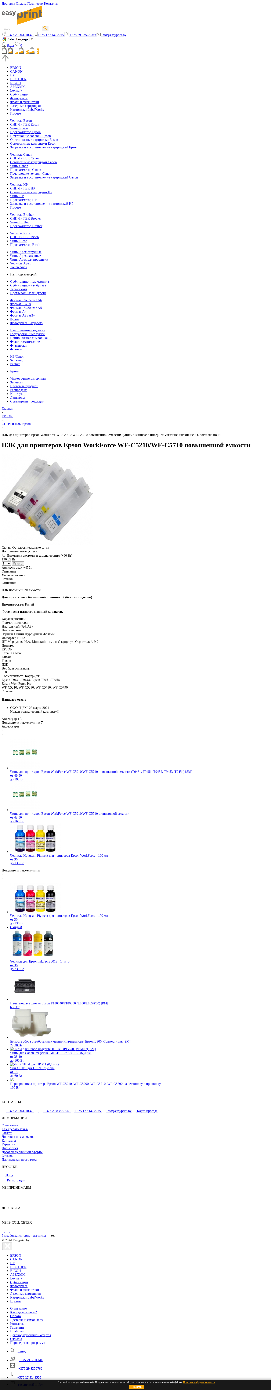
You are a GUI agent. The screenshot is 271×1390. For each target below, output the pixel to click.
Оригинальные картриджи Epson (34, 139)
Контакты (51, 3)
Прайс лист (10, 1148)
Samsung (16, 360)
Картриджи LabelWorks (27, 109)
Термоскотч (18, 289)
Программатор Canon (25, 170)
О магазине (10, 1125)
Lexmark (16, 90)
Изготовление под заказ (27, 330)
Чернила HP (19, 184)
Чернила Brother (21, 214)
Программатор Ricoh (25, 244)
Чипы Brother (19, 222)
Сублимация (19, 94)
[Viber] (12, 1231)
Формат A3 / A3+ (22, 315)
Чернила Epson (21, 120)
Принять (137, 1387)
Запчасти (16, 382)
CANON (16, 71)
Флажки (16, 349)
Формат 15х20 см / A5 (26, 308)
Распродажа (18, 390)
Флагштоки (18, 345)
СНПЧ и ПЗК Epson (24, 124)
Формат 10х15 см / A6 (26, 300)
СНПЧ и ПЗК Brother (25, 218)
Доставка (8, 3)
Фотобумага (19, 98)
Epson (14, 371)
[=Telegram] (7, 1231)
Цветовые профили (24, 386)
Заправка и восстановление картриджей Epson (43, 147)
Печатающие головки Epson (30, 136)
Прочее (15, 113)
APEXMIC (18, 87)
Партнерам (35, 3)
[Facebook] (3, 1231)
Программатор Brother (26, 226)
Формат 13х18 (20, 304)
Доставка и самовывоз (18, 1136)
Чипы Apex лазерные (25, 255)
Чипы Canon (19, 166)
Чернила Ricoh (20, 233)
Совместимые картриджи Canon (33, 162)
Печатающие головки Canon (30, 173)
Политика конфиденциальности (199, 1382)
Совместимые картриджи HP (31, 192)
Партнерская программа (19, 1159)
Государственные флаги (27, 334)
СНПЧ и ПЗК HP (22, 188)
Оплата (21, 3)
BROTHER (18, 79)
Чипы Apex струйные (25, 252)
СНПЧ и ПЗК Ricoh (24, 237)
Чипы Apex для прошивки (29, 259)
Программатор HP (23, 200)
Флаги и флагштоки (24, 102)
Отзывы (7, 1156)
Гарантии (8, 1144)
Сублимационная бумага (28, 285)
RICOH (15, 83)
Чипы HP (17, 196)
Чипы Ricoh (18, 241)
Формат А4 (18, 311)
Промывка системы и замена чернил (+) (39, 555)
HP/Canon (17, 356)
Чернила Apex (20, 263)
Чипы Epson (19, 128)
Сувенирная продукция (27, 401)
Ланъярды (17, 397)
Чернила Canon (21, 154)
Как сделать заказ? (15, 1129)
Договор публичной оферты (22, 1152)
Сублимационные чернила (29, 281)
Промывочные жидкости (28, 293)
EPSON (15, 67)
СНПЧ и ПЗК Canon (25, 158)
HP (12, 75)
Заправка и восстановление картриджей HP (41, 203)
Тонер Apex (18, 267)
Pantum (15, 364)
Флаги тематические (25, 341)
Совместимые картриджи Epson (33, 143)
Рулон (14, 319)
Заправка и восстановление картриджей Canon (44, 177)
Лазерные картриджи (25, 106)
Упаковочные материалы (28, 378)
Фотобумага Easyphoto (26, 323)
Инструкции (19, 394)
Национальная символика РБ (31, 338)
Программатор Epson (25, 132)
